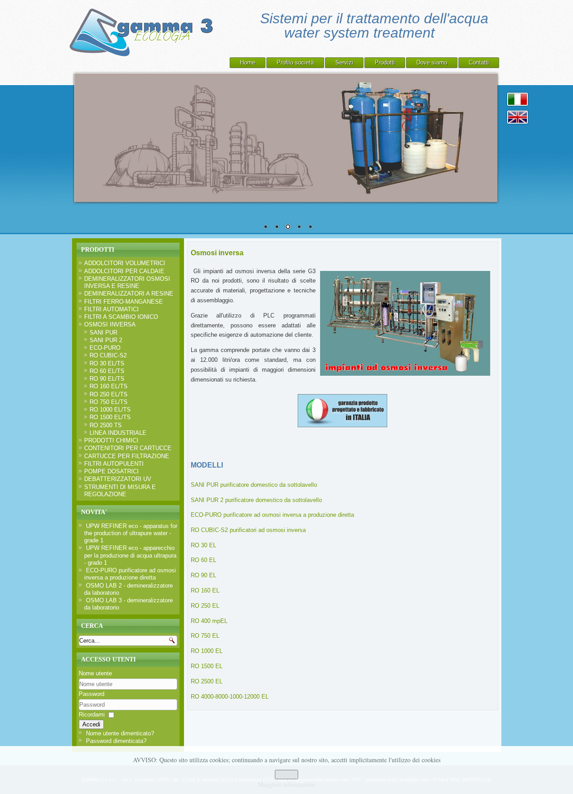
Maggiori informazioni (286, 784)
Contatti (479, 62)
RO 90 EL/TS (107, 378)
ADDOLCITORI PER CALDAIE (124, 271)
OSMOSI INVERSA (110, 324)
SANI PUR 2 (106, 340)
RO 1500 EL (206, 666)
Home (247, 62)
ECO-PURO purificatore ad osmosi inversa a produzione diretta (272, 514)
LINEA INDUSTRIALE (118, 432)
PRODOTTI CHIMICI (111, 440)
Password (91, 694)
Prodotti (385, 62)
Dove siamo (431, 62)
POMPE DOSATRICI (111, 471)
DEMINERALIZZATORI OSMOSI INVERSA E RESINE (127, 282)
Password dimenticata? (116, 741)
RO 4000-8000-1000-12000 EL (230, 696)
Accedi (91, 724)
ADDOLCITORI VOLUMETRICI (124, 263)
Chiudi (286, 774)
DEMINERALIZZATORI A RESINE (128, 293)
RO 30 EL (203, 545)
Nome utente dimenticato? (120, 733)
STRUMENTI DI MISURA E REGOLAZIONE (120, 491)
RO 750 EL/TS (109, 402)
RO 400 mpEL (209, 621)
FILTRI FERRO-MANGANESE (123, 301)
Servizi (344, 62)
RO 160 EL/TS (109, 386)
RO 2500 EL (206, 681)
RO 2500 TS (106, 425)
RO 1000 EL (206, 651)
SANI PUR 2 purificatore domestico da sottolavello (256, 500)
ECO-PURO (105, 347)
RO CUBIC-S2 (108, 355)
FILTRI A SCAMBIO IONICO (121, 316)
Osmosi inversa (217, 253)
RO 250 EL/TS (109, 394)
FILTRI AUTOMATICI (111, 309)
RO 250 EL (205, 605)
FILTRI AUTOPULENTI (114, 463)
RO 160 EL (205, 590)
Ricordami (92, 714)
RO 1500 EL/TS (110, 417)
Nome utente (95, 673)
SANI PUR (103, 332)
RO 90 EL (203, 575)
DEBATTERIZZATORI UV (117, 479)
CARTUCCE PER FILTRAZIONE (126, 456)
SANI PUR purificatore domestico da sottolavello (254, 484)
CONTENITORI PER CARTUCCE (127, 448)
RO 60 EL (203, 560)
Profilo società (295, 62)
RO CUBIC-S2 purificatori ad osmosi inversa (248, 530)
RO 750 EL (205, 635)
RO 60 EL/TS (107, 371)
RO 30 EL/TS (107, 363)
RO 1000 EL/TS (110, 409)
